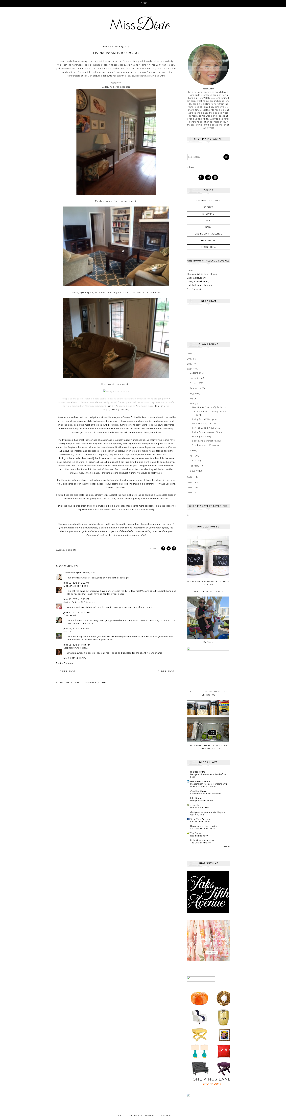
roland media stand (95, 398)
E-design (127, 61)
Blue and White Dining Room (202, 273)
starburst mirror (145, 405)
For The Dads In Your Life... (206, 427)
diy (208, 220)
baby (208, 227)
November (195, 377)
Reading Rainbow (199, 835)
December (196, 372)
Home (143, 3)
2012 (190, 487)
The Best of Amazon (200, 842)
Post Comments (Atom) (90, 682)
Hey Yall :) (208, 642)
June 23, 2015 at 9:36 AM (76, 599)
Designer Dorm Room (201, 800)
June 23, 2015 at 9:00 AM (76, 582)
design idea (208, 247)
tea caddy (104, 402)
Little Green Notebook (202, 840)
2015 (190, 368)
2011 (190, 492)
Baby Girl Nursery (196, 277)
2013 (190, 482)
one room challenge (208, 234)
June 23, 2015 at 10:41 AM (77, 612)
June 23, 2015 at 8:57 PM (76, 628)
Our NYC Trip (197, 814)
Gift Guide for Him (199, 807)
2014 (190, 477)
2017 (190, 358)
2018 (190, 353)
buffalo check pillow (74, 405)
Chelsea (68, 615)
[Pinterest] (201, 177)
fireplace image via (72, 398)
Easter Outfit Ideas (200, 821)
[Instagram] (208, 177)
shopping (208, 214)
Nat (65, 631)
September (196, 388)
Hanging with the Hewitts (203, 826)
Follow (190, 167)
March (193, 460)
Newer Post (66, 671)
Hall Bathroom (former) (199, 285)
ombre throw (64, 402)
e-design (71, 550)
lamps (89, 405)
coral (94, 402)
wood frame (117, 402)
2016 (190, 363)
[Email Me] (215, 177)
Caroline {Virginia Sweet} (77, 572)
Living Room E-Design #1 (205, 419)
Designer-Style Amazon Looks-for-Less (208, 775)
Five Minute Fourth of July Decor (209, 407)
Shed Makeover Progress (205, 444)
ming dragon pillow (158, 398)
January (194, 470)
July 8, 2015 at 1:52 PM (75, 657)
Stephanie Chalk (72, 647)
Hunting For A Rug (201, 436)
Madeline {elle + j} (73, 585)
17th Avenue (135, 1115)
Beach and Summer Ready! (206, 440)
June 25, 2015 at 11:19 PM (77, 644)
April (192, 455)
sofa (171, 402)
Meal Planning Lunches (204, 423)
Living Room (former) (198, 281)
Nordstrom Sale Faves (208, 591)
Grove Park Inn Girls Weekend (205, 793)
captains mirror (159, 402)
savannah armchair (135, 398)
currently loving (208, 201)
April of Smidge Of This (76, 601)
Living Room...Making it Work (207, 432)
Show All (226, 846)
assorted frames (126, 405)
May (192, 450)
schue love (196, 805)
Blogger (166, 1115)
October (194, 383)
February (195, 465)
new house (208, 240)
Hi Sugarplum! (197, 771)
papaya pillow (115, 398)
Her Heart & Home (200, 781)
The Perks (195, 833)
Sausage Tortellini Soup (202, 828)
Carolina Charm (198, 791)
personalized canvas (137, 402)
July (192, 398)
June (192, 403)
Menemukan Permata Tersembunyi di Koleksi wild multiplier (208, 785)
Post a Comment (65, 663)
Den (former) (194, 288)
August (193, 393)
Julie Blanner (197, 798)
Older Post (166, 671)
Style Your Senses (200, 819)
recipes (208, 207)
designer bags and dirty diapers (207, 812)
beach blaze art (81, 402)
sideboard (100, 405)
